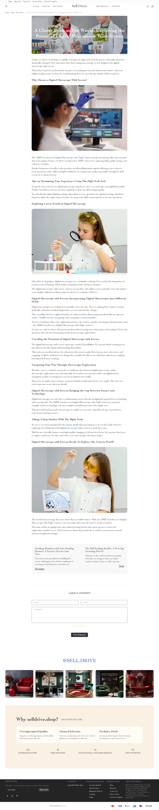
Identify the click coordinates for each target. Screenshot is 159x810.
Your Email (11, 790)
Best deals (58, 6)
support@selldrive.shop (75, 785)
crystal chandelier (88, 318)
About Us (17, 1)
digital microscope (68, 428)
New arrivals (102, 6)
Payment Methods (95, 785)
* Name (36, 602)
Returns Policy (94, 788)
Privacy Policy (37, 1)
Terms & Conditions (50, 1)
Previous (39, 569)
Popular (46, 6)
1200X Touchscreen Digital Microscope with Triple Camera (64, 158)
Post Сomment (79, 635)
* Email (84, 602)
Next (121, 566)
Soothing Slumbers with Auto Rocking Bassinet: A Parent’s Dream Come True (54, 551)
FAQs (91, 797)
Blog (10, 1)
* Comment (37, 609)
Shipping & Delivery (95, 791)
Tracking (92, 794)
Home (7, 12)
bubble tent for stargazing (52, 318)
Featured (116, 6)
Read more (19, 12)
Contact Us (26, 1)
